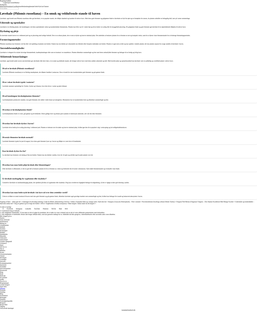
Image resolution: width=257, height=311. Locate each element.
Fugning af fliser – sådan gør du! (10, 202)
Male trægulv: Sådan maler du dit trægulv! (81, 203)
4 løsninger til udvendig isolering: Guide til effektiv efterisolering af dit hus (45, 202)
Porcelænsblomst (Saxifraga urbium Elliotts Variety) (158, 202)
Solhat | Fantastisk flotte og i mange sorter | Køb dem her (89, 202)
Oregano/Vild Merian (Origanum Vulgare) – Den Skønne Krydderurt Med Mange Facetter (205, 202)
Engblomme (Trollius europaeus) (56, 203)
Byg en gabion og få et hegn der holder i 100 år (30, 203)
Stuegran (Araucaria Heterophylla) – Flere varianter (124, 202)
